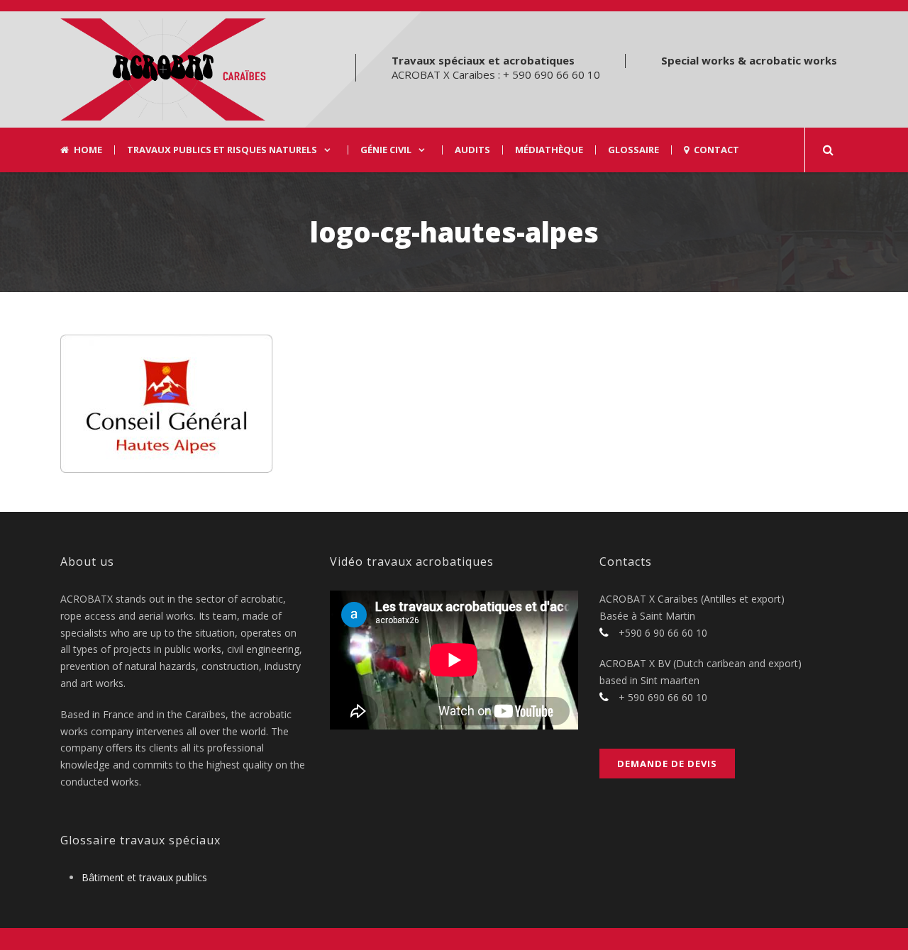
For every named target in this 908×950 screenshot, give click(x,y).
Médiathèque (549, 150)
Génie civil (385, 150)
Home (88, 150)
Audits (472, 150)
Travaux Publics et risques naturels (222, 150)
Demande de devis (667, 763)
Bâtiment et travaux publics (144, 877)
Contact (716, 150)
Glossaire (633, 150)
